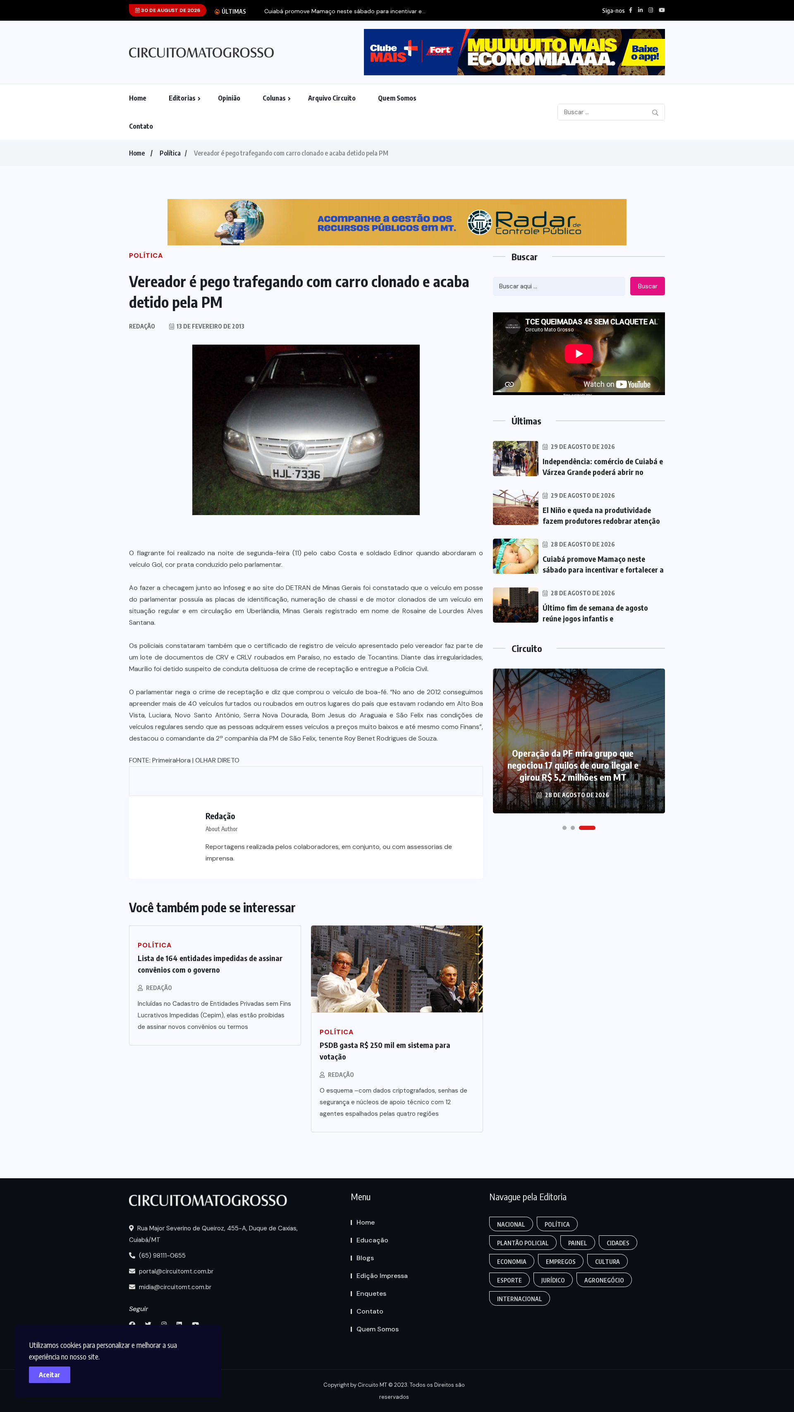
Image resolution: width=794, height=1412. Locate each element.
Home (137, 98)
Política (170, 153)
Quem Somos (397, 98)
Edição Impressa (382, 1275)
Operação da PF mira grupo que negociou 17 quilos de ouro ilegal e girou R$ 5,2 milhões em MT (573, 765)
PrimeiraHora (171, 760)
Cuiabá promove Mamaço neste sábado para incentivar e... (345, 11)
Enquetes (371, 1293)
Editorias (182, 98)
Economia (511, 1261)
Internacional (519, 1298)
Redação (159, 987)
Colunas (274, 98)
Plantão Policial (523, 1243)
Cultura (607, 1261)
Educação (372, 1240)
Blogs (365, 1258)
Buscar (648, 286)
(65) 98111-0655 (161, 1255)
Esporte (509, 1280)
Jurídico (553, 1280)
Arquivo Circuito (332, 98)
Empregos (561, 1261)
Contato (141, 126)
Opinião (229, 98)
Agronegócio (604, 1280)
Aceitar (49, 1375)
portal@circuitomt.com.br (175, 1271)
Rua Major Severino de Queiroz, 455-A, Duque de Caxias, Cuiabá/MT (213, 1234)
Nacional (511, 1224)
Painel (577, 1243)
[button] (564, 828)
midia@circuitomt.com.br (174, 1287)
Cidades (618, 1243)
